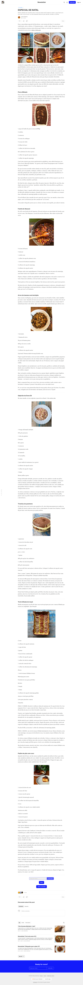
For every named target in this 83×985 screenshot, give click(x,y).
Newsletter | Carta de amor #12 (27, 936)
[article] (41, 929)
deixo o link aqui (36, 30)
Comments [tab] (21, 906)
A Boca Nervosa (24, 16)
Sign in (79, 2)
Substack (35, 982)
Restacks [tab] (26, 906)
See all (20, 956)
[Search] (64, 2)
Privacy (41, 975)
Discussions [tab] (27, 922)
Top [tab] (19, 922)
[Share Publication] (67, 2)
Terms (45, 975)
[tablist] (23, 906)
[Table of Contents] (1, 492)
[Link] (16, 92)
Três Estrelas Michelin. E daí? (26, 926)
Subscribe (72, 2)
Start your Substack (38, 979)
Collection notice (50, 975)
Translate (20, 7)
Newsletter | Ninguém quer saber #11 (29, 946)
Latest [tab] (22, 922)
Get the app (48, 979)
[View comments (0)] (23, 21)
